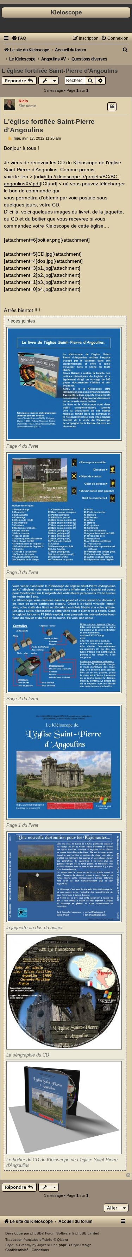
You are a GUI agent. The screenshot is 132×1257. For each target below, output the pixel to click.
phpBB (36, 1233)
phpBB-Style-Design (75, 1245)
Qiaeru (62, 1240)
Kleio (23, 101)
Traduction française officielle (28, 1240)
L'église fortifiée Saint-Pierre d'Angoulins (60, 71)
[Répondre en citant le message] (112, 106)
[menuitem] (19, 38)
